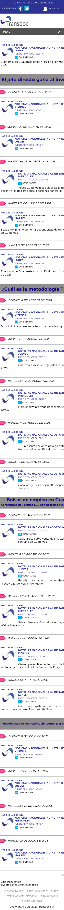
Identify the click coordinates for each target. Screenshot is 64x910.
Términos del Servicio (22, 896)
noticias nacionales (12, 45)
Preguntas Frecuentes (43, 891)
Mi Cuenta (54, 9)
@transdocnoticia (11, 882)
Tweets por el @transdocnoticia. (20, 885)
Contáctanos (14, 891)
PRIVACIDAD (48, 896)
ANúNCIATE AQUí (32, 901)
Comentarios (24, 57)
